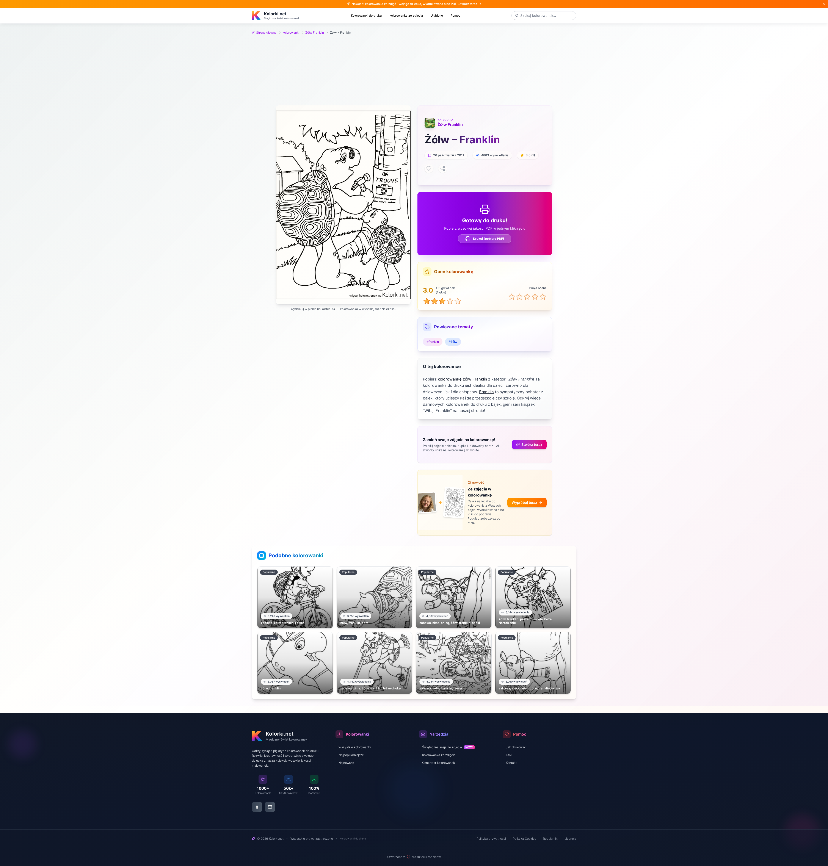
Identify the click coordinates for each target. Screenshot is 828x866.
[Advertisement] (414, 70)
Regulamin (550, 838)
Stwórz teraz (531, 444)
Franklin (486, 392)
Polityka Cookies (524, 838)
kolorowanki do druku (353, 838)
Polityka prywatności (491, 838)
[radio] (512, 297)
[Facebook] (257, 807)
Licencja (570, 838)
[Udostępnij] (442, 168)
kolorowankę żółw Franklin (462, 379)
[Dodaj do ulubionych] (429, 168)
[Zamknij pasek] (823, 3)
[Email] (270, 807)
